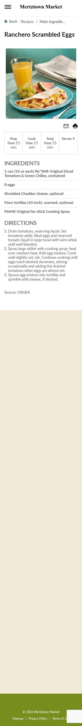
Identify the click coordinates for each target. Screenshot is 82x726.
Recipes (27, 22)
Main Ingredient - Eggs (58, 22)
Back (12, 21)
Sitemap (17, 718)
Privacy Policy (38, 718)
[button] (64, 127)
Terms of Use (61, 718)
